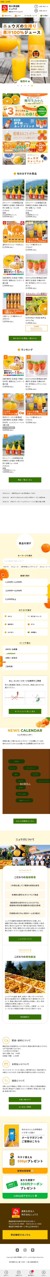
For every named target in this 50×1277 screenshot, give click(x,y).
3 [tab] (25, 86)
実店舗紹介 (25, 1017)
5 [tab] (32, 86)
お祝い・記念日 (11, 658)
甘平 (16, 774)
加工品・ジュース (36, 616)
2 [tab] (21, 86)
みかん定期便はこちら (25, 821)
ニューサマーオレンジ (35, 774)
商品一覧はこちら (25, 480)
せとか (21, 781)
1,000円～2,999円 (13, 582)
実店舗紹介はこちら (21, 1234)
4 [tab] (28, 86)
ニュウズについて (25, 939)
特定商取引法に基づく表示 (17, 1262)
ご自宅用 (9, 666)
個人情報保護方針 (33, 1262)
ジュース (15, 567)
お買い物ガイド (25, 1099)
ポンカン (13, 768)
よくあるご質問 (25, 1107)
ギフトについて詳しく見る (25, 711)
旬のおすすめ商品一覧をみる (25, 338)
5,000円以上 (10, 599)
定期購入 (34, 632)
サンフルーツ (31, 768)
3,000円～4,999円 (13, 590)
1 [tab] (18, 86)
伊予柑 (16, 761)
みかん (10, 616)
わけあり (10, 632)
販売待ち (11, 624)
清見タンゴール (24, 800)
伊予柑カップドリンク (30, 567)
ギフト (6, 567)
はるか (21, 787)
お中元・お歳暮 (11, 649)
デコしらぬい (22, 794)
